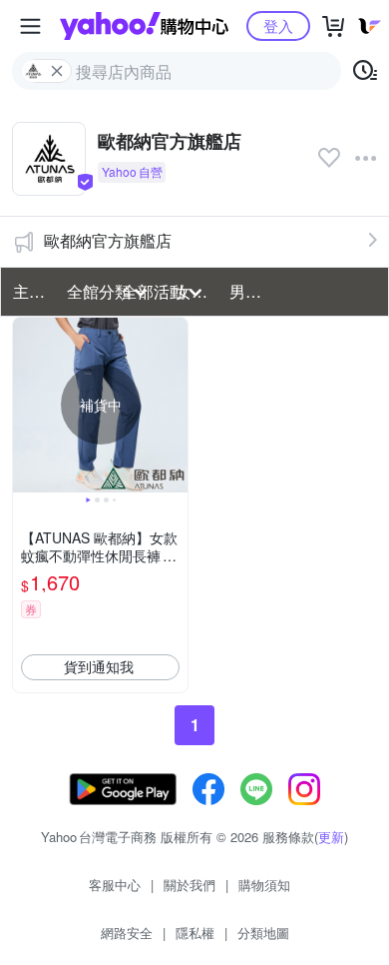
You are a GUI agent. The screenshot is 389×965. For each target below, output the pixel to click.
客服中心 (115, 884)
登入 (278, 25)
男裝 (245, 291)
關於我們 (189, 884)
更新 (331, 836)
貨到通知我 (99, 666)
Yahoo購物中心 (144, 26)
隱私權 (195, 932)
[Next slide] (175, 405)
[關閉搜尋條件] (57, 71)
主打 (29, 291)
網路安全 (127, 932)
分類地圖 (263, 932)
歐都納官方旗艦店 (108, 240)
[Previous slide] (26, 405)
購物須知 (264, 884)
